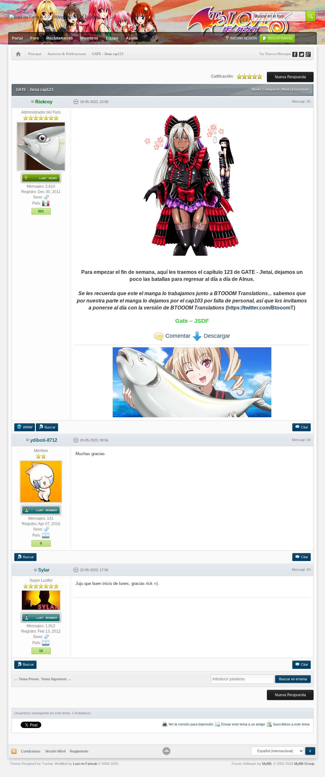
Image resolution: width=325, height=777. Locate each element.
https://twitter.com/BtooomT (260, 307)
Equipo (112, 38)
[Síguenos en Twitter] (304, 54)
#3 (309, 570)
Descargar (216, 336)
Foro (34, 38)
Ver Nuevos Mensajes (275, 54)
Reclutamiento (59, 38)
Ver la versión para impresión (191, 724)
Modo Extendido (295, 89)
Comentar (177, 336)
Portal (17, 38)
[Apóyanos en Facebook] (297, 54)
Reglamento (79, 751)
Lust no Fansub (85, 764)
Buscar (50, 427)
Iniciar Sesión (243, 38)
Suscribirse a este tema (291, 724)
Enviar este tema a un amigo (243, 724)
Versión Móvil (55, 751)
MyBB (266, 764)
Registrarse (280, 38)
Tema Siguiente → (56, 679)
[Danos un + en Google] (310, 54)
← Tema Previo (26, 679)
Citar (304, 427)
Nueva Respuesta (290, 77)
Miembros (89, 38)
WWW (27, 427)
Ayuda (132, 38)
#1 (309, 101)
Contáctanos (31, 751)
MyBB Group (304, 764)
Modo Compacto (266, 89)
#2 (309, 440)
